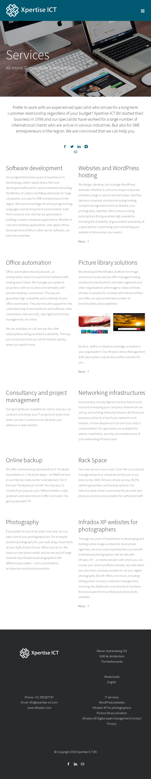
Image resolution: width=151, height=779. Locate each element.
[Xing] (86, 146)
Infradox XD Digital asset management (106, 718)
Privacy (111, 724)
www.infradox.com (39, 708)
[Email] (75, 151)
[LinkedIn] (79, 146)
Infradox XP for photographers (112, 708)
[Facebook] (64, 146)
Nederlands (111, 677)
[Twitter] (72, 146)
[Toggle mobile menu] (143, 11)
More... (82, 241)
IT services (112, 697)
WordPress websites (112, 702)
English (111, 682)
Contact (136, 718)
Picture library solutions (112, 713)
